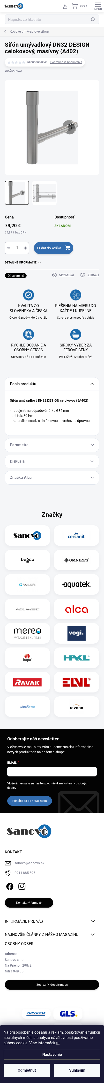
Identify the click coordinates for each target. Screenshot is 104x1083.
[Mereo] (27, 633)
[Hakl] (76, 658)
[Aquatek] (76, 584)
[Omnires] (76, 560)
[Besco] (27, 560)
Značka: (13, 70)
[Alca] (76, 609)
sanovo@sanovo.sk (29, 863)
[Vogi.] (76, 633)
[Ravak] (27, 682)
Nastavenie (52, 1054)
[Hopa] (27, 658)
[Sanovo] (27, 535)
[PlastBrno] (27, 706)
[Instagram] (21, 885)
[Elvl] (76, 682)
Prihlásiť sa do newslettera (29, 801)
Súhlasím (77, 1070)
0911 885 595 (25, 873)
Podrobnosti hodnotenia (66, 62)
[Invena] (76, 706)
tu (57, 1043)
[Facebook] (9, 885)
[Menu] (98, 6)
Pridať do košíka (49, 248)
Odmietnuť (27, 1070)
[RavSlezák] (27, 584)
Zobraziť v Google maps (52, 984)
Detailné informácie (21, 262)
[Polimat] (27, 609)
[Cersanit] (76, 535)
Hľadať (92, 19)
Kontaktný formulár (29, 902)
